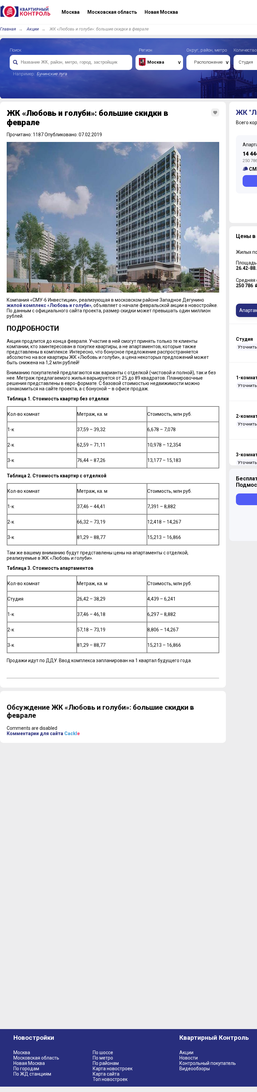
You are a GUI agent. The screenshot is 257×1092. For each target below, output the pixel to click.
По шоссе (103, 1052)
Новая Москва (29, 1063)
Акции (33, 28)
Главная (8, 28)
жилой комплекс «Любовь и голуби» (49, 305)
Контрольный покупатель (207, 1063)
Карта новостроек (113, 1068)
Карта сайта (106, 1074)
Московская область (36, 1058)
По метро (103, 1058)
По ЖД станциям (32, 1074)
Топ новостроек (110, 1079)
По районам (106, 1063)
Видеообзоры (194, 1068)
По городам (26, 1068)
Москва (21, 1052)
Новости (188, 1058)
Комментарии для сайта (43, 733)
